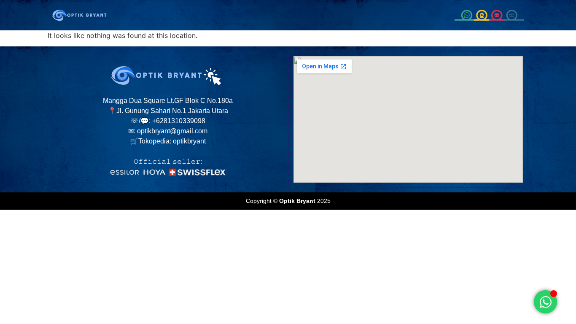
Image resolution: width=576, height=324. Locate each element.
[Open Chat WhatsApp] (545, 301)
